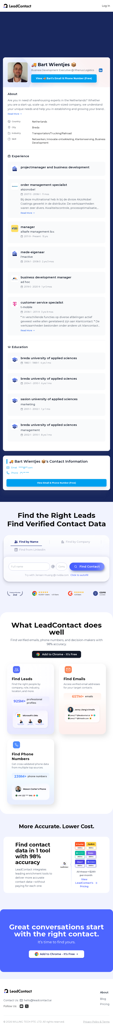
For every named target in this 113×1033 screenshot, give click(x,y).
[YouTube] (21, 1006)
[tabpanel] (56, 570)
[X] (27, 1006)
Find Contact (89, 566)
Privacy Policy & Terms (96, 1021)
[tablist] (56, 546)
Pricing (104, 1004)
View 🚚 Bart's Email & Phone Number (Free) (64, 78)
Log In (106, 5)
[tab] (26, 542)
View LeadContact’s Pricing (84, 883)
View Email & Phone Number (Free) (56, 483)
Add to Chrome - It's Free (59, 654)
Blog (103, 999)
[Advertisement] (58, 34)
